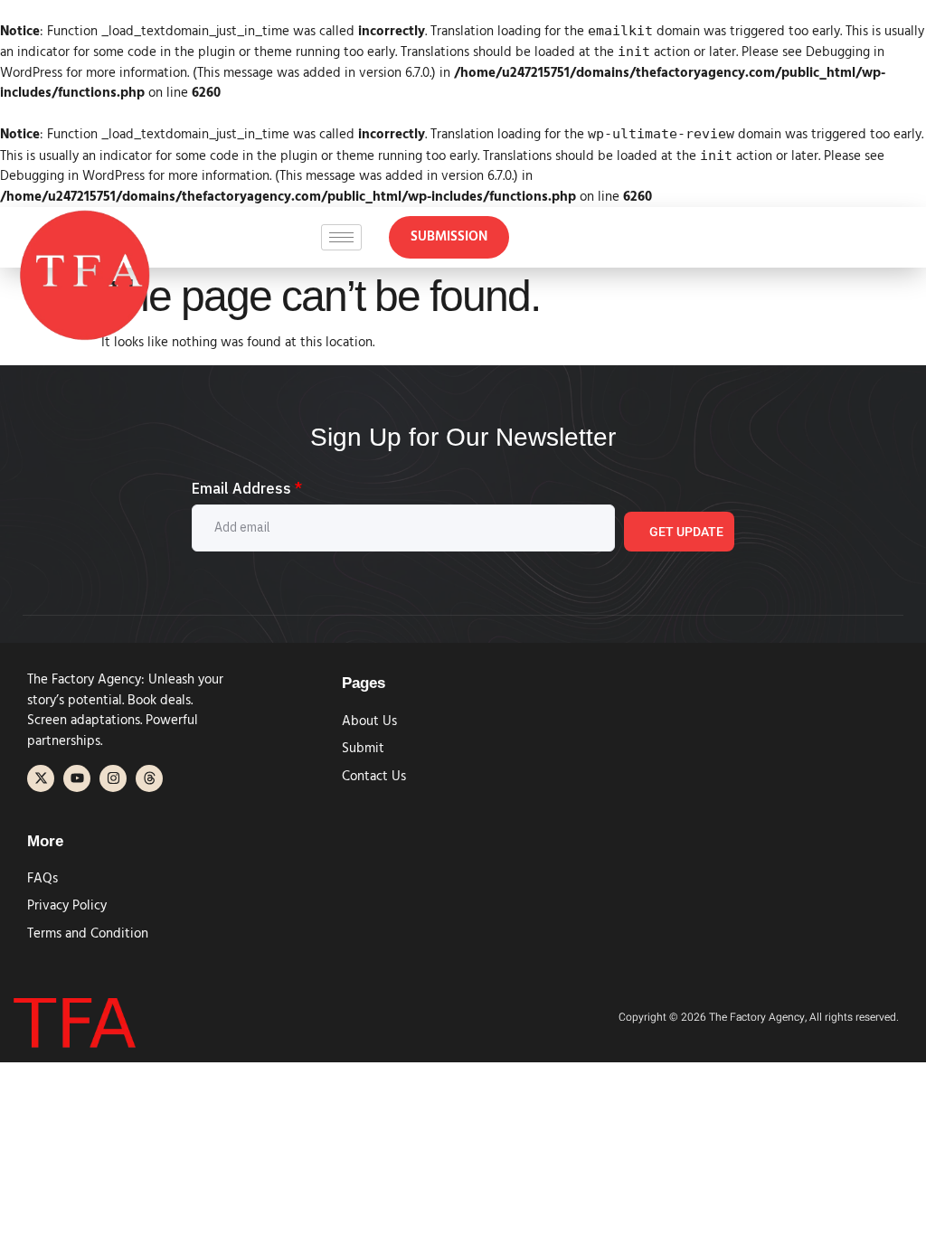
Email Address (247, 488)
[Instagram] (113, 778)
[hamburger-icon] (341, 237)
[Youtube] (76, 778)
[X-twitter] (40, 778)
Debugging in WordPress (72, 176)
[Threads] (149, 778)
